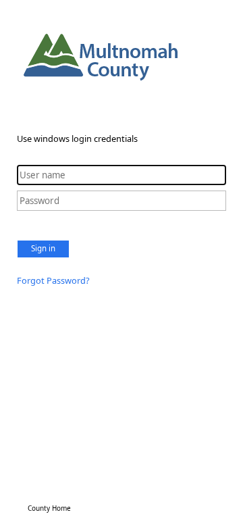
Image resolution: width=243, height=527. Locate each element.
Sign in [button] (43, 248)
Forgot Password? (53, 280)
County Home (49, 508)
